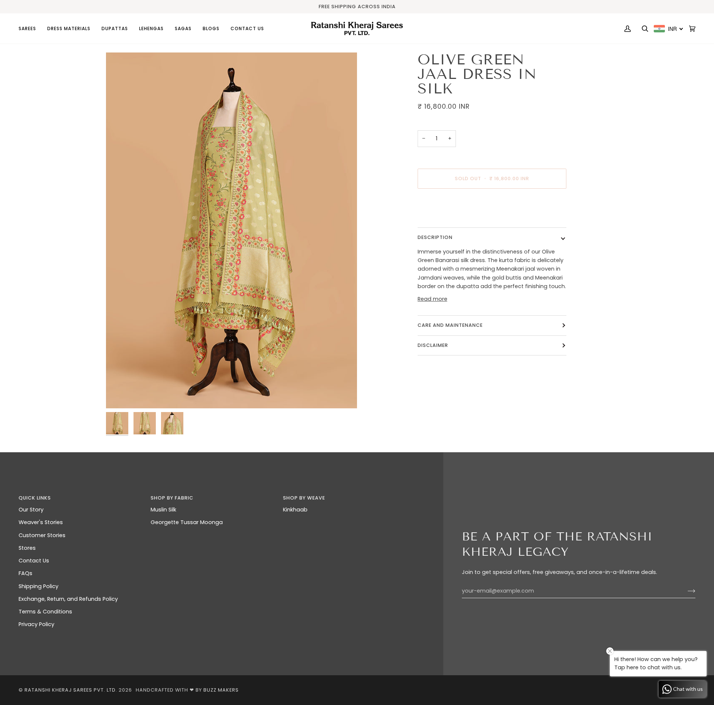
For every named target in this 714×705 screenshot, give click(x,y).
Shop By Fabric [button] (172, 498)
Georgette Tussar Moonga (187, 522)
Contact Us (34, 560)
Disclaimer (434, 345)
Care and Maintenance (450, 325)
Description (435, 237)
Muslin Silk (163, 509)
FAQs (25, 573)
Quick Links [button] (35, 498)
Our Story (31, 509)
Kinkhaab (295, 509)
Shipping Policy (38, 586)
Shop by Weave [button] (304, 498)
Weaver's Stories (41, 522)
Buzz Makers (221, 690)
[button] (30, 28)
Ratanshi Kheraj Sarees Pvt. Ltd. (71, 690)
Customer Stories (42, 535)
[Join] (685, 591)
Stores (27, 548)
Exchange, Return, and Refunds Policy (68, 599)
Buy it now (491, 210)
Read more (432, 299)
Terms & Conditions (45, 611)
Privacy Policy (36, 624)
